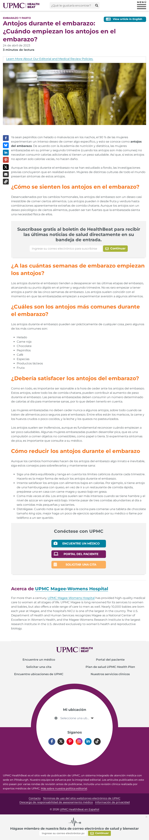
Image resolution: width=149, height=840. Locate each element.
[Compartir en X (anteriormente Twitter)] (6, 167)
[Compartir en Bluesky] (6, 145)
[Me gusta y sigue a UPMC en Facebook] (51, 741)
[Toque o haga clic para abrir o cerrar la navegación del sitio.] (141, 6)
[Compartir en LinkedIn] (6, 152)
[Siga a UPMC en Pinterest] (70, 741)
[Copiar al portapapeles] (6, 181)
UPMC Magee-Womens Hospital (71, 598)
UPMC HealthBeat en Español (79, 809)
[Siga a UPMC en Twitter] (60, 741)
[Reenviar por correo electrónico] (6, 174)
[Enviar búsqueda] (97, 5)
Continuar (117, 248)
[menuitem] (38, 660)
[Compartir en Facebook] (6, 138)
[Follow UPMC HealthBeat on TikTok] (97, 741)
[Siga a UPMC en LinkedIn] (88, 741)
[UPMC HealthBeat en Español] (21, 5)
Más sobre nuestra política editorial (64, 788)
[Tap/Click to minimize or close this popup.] (147, 816)
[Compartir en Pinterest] (6, 160)
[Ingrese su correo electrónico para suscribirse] (66, 248)
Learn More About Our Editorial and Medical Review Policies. (49, 59)
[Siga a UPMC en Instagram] (79, 741)
